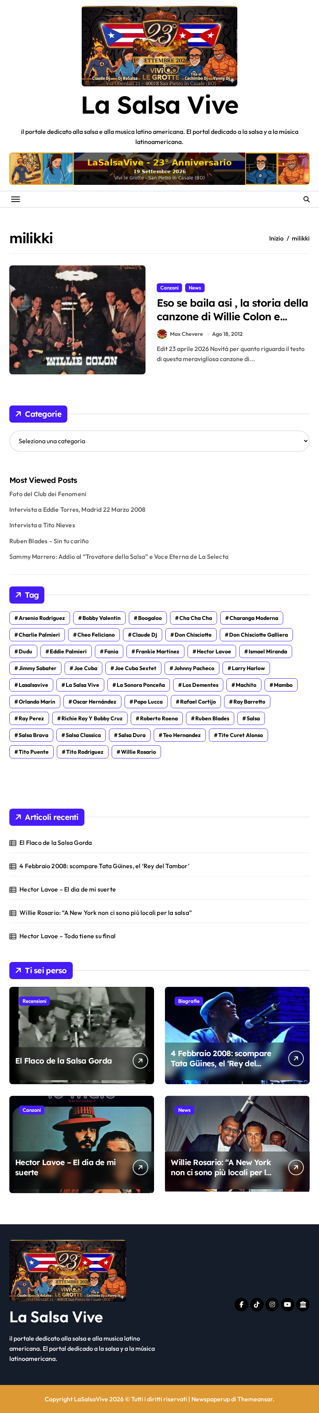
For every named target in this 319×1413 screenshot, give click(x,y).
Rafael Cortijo (198, 701)
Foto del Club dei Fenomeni (47, 494)
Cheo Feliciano (96, 634)
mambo (283, 684)
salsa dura (131, 735)
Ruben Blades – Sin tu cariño (49, 541)
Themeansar (255, 1399)
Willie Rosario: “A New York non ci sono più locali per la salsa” (105, 912)
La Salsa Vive (159, 104)
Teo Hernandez (182, 735)
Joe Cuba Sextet (135, 668)
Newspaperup (210, 1399)
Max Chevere (186, 333)
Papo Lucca (148, 701)
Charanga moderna (254, 617)
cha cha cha (195, 617)
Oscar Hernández (94, 701)
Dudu (25, 651)
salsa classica (83, 735)
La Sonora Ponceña (141, 684)
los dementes (200, 684)
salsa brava (33, 735)
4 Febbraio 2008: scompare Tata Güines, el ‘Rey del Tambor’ (104, 866)
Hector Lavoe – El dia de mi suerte (67, 889)
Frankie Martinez (157, 651)
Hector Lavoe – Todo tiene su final (67, 936)
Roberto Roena (159, 718)
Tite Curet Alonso (240, 735)
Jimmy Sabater (37, 668)
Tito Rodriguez (84, 751)
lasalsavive (33, 684)
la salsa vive (82, 684)
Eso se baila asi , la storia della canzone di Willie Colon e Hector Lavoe (232, 316)
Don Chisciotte (193, 634)
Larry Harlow (248, 668)
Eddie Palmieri (68, 651)
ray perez (31, 718)
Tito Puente (34, 751)
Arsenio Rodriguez (42, 617)
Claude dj (144, 634)
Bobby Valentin (101, 617)
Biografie (189, 1001)
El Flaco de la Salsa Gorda (55, 842)
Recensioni (34, 1001)
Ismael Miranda (268, 651)
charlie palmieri (39, 634)
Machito (246, 684)
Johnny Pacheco (194, 668)
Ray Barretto (249, 701)
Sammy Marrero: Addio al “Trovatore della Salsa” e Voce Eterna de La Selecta (118, 556)
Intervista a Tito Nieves (42, 525)
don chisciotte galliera (258, 634)
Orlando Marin (37, 701)
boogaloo (150, 617)
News (195, 287)
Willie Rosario (138, 751)
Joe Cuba (85, 668)
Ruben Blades (212, 718)
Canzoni (169, 287)
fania (111, 651)
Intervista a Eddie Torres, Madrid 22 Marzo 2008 (77, 509)
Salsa (253, 718)
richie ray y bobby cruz (92, 718)
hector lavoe (214, 651)
